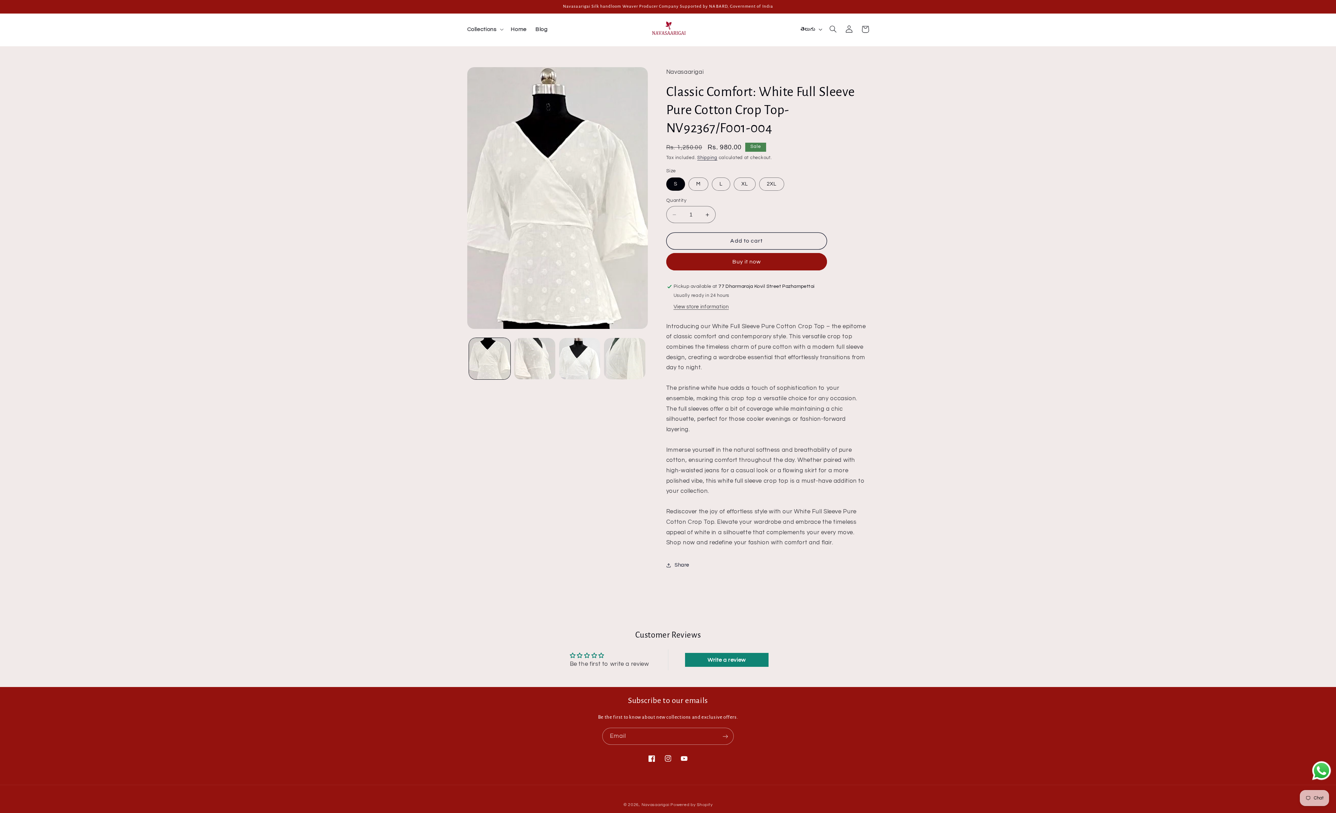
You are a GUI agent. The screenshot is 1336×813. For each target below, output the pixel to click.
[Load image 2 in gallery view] (534, 358)
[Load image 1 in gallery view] (489, 358)
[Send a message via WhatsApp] (1322, 771)
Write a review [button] (727, 660)
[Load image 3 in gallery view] (580, 358)
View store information (701, 306)
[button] (485, 29)
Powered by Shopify (691, 805)
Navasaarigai (655, 805)
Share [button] (682, 565)
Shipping (707, 158)
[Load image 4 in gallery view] (624, 358)
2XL (772, 184)
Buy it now (746, 262)
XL (744, 184)
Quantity (676, 200)
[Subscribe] (725, 736)
